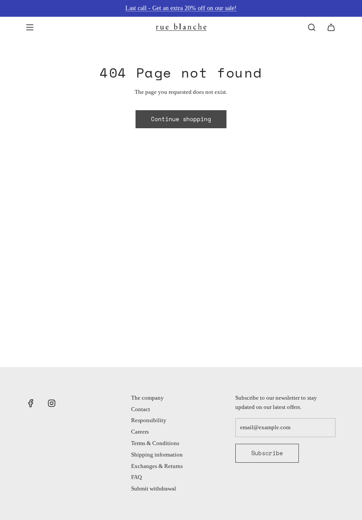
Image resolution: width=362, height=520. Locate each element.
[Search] (311, 27)
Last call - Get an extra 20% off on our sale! (181, 8)
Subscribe (267, 453)
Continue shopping (181, 119)
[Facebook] (31, 403)
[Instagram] (51, 403)
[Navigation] (29, 27)
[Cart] (331, 27)
